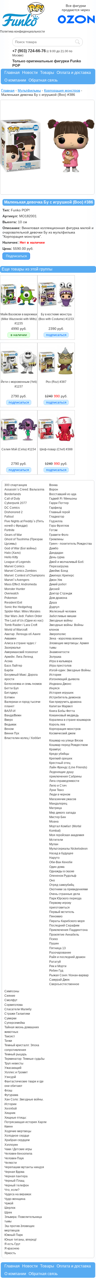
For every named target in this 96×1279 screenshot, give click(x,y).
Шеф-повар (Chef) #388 (56, 449)
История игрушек (61, 692)
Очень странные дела (64, 894)
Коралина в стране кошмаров (70, 720)
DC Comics (12, 507)
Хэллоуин (11, 1144)
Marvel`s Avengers (16, 580)
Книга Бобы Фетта (62, 711)
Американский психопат (21, 652)
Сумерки (10, 1018)
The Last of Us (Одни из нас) (23, 620)
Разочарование (60, 952)
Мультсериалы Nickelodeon (68, 848)
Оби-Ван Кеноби (60, 862)
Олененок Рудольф (62, 875)
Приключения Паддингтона (68, 930)
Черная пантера (16, 1176)
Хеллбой (10, 1108)
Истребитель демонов (64, 697)
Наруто (54, 857)
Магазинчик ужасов (62, 799)
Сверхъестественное (64, 984)
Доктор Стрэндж (60, 593)
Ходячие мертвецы (17, 1131)
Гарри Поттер (59, 503)
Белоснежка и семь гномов (23, 684)
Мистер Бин (57, 817)
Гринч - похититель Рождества (70, 543)
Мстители (56, 839)
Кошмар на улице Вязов (66, 740)
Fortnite (9, 530)
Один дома (56, 867)
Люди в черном (59, 794)
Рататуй (55, 961)
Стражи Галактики (17, 1013)
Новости (30, 72)
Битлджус (11, 692)
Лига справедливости (64, 781)
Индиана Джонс (60, 684)
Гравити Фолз (58, 535)
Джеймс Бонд (58, 570)
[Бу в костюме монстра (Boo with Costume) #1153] (56, 311)
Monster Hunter (14, 589)
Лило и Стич (57, 785)
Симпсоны (11, 991)
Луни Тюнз (56, 790)
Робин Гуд (56, 970)
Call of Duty (12, 498)
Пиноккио (56, 916)
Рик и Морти (57, 966)
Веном (9, 729)
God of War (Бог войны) (20, 548)
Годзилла (56, 521)
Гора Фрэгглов (59, 525)
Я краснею (11, 1248)
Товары (47, 72)
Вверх (8, 720)
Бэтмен (9, 697)
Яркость (10, 1253)
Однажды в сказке (61, 871)
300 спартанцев (15, 485)
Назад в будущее (61, 853)
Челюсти (10, 1162)
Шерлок (9, 1208)
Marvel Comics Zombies (20, 570)
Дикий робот (58, 584)
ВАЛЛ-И (10, 711)
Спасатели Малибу (18, 1009)
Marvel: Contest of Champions (24, 575)
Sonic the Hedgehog (18, 607)
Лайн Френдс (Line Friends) (68, 767)
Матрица (55, 808)
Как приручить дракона (65, 702)
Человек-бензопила (18, 1153)
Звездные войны (61, 620)
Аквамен (10, 638)
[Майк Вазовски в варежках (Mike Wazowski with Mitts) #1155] (18, 311)
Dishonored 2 (13, 512)
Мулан (53, 844)
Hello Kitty (11, 557)
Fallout (9, 516)
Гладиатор (56, 516)
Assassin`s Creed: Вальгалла (24, 489)
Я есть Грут (12, 1244)
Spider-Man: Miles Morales (22, 611)
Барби (8, 670)
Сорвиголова (13, 1005)
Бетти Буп (11, 688)
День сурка (56, 557)
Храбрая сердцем (17, 1140)
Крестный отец (59, 763)
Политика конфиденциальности (22, 31)
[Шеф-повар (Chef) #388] (56, 446)
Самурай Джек (59, 979)
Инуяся (54, 688)
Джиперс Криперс (61, 575)
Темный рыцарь (15, 1054)
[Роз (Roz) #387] (56, 379)
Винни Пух (11, 733)
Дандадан (56, 553)
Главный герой (59, 512)
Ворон (53, 489)
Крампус (55, 749)
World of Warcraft (15, 629)
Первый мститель (61, 912)
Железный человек (62, 611)
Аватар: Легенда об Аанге (22, 634)
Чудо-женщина (14, 1199)
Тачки (8, 1041)
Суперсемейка (14, 1023)
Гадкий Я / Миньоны (63, 498)
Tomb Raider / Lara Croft (20, 625)
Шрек (8, 1212)
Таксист (9, 1036)
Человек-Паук (14, 1158)
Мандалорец (58, 803)
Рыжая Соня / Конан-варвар (69, 975)
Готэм (53, 530)
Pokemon (10, 598)
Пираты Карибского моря (67, 921)
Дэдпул (54, 607)
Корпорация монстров (64, 729)
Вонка (53, 485)
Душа (53, 602)
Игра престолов (60, 665)
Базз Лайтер (13, 665)
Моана (54, 821)
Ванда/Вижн (12, 715)
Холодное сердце (16, 1135)
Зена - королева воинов (65, 638)
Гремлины (56, 539)
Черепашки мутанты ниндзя (24, 1167)
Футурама (11, 1095)
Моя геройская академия (66, 835)
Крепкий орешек (60, 758)
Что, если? (11, 1190)
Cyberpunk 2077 (15, 503)
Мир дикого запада (62, 812)
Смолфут (10, 1000)
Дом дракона (58, 598)
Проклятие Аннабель (64, 934)
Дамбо (53, 548)
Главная (12, 72)
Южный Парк (13, 1235)
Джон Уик (55, 580)
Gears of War (13, 535)
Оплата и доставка (74, 72)
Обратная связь (43, 80)
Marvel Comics (14, 566)
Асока (8, 661)
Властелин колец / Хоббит (22, 738)
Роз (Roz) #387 (56, 382)
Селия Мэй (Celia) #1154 (18, 449)
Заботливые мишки (62, 616)
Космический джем (62, 733)
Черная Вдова (14, 1172)
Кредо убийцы (59, 754)
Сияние (9, 995)
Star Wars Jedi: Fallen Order (23, 616)
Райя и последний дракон (67, 957)
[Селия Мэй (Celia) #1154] (18, 446)
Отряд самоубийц (61, 885)
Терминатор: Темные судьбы (24, 1058)
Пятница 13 (57, 948)
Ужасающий (12, 1068)
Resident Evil (13, 602)
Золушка (55, 656)
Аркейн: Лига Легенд (18, 656)
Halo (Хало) (12, 553)
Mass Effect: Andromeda (20, 584)
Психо (53, 939)
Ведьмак (10, 724)
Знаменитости (59, 652)
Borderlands (12, 494)
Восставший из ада (62, 494)
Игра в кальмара (60, 661)
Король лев (57, 724)
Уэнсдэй (10, 1077)
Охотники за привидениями (68, 889)
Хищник (9, 1113)
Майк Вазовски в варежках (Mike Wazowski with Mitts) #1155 (18, 319)
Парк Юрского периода (65, 898)
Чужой (8, 1203)
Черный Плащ (14, 1180)
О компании (15, 80)
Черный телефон (16, 1185)
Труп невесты (13, 1063)
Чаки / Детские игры (18, 1149)
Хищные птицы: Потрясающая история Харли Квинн (25, 1122)
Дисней (54, 589)
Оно (52, 880)
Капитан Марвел (61, 706)
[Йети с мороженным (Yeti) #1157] (18, 379)
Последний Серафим (64, 925)
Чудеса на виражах (17, 1194)
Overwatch (11, 593)
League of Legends (17, 562)
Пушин (54, 943)
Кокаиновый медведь (64, 715)
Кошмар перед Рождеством (68, 745)
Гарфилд (55, 507)
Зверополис (57, 634)
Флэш (8, 1090)
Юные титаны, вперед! (20, 1239)
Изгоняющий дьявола (64, 679)
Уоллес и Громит (16, 1072)
